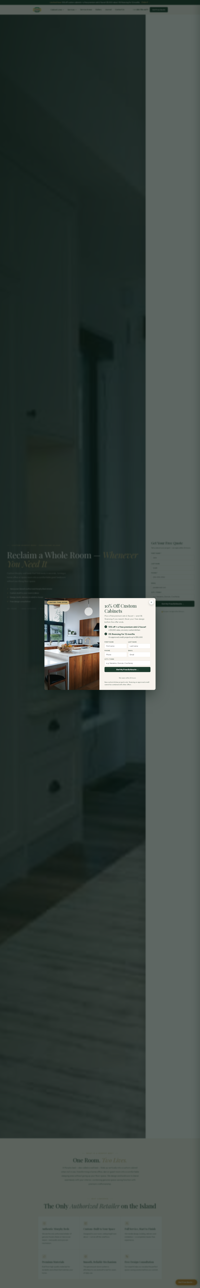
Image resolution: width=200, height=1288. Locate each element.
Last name (132, 642)
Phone (107, 650)
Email (130, 650)
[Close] (151, 602)
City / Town (109, 659)
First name (109, 642)
